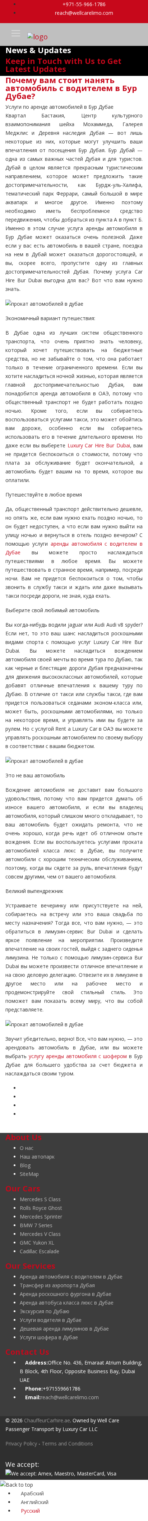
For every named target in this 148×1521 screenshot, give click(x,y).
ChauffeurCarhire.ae (47, 1420)
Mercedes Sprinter (41, 1216)
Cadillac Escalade (39, 1251)
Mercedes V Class (40, 1233)
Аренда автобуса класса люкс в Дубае (67, 1302)
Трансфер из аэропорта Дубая (57, 1285)
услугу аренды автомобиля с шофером (78, 1056)
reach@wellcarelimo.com (83, 12)
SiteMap (29, 1173)
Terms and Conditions (67, 1443)
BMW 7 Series (36, 1225)
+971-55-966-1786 (83, 4)
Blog (25, 1165)
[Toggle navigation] (16, 33)
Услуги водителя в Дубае (51, 1319)
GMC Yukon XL (37, 1242)
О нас (26, 1147)
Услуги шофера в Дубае (49, 1337)
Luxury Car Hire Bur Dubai (99, 445)
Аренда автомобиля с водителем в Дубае (71, 1276)
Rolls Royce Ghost (41, 1207)
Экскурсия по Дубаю (44, 1311)
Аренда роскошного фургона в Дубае (65, 1293)
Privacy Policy (21, 1443)
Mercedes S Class (40, 1199)
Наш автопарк (37, 1156)
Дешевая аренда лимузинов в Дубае (64, 1328)
